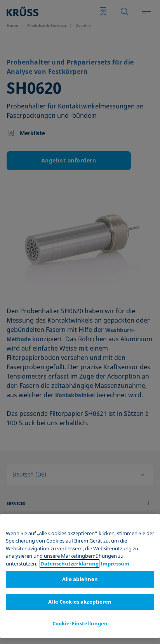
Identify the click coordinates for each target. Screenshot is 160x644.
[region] (80, 576)
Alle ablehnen (80, 579)
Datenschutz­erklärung (69, 563)
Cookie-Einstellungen (80, 623)
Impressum (115, 563)
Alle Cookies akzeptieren (79, 601)
